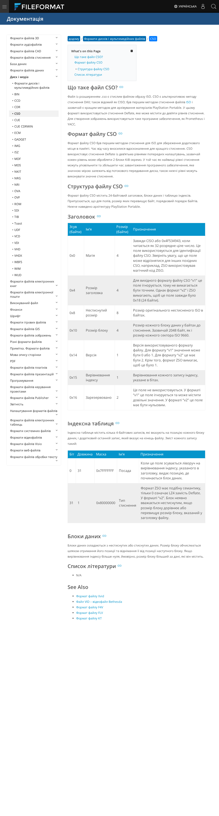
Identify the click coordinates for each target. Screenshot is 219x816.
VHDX (18, 256)
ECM (17, 133)
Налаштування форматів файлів (33, 411)
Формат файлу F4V (89, 607)
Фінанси (16, 309)
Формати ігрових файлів (28, 322)
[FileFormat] (41, 6)
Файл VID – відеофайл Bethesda (99, 602)
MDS (17, 165)
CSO (17, 114)
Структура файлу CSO (93, 69)
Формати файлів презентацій (32, 374)
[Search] (213, 6)
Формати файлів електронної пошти (31, 294)
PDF (12, 361)
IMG (17, 146)
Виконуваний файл (24, 303)
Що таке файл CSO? (88, 57)
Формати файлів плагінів (28, 367)
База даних (18, 64)
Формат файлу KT (89, 618)
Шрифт (15, 316)
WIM (17, 269)
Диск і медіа (19, 77)
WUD (17, 275)
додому (74, 39)
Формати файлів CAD (25, 51)
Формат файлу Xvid (90, 596)
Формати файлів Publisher (29, 398)
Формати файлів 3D (24, 38)
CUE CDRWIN (23, 126)
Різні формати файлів (26, 342)
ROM (17, 204)
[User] (203, 6)
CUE (17, 120)
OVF (17, 197)
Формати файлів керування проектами (30, 389)
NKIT (17, 172)
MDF (17, 159)
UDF (17, 230)
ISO (188, 102)
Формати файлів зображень (30, 335)
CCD (17, 101)
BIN (16, 94)
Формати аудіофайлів (26, 44)
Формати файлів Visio (26, 444)
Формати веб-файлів (25, 450)
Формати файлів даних (27, 70)
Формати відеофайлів (26, 437)
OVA (17, 191)
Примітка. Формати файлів (30, 348)
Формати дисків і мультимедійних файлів (31, 85)
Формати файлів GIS (25, 329)
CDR (17, 107)
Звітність (16, 404)
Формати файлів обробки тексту (33, 457)
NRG (17, 178)
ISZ (16, 152)
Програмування (21, 380)
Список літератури (88, 74)
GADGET (20, 139)
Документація (25, 18)
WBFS (18, 262)
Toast (18, 223)
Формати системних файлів (30, 431)
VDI (16, 243)
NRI (16, 185)
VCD (17, 236)
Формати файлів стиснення (30, 57)
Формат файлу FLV (89, 613)
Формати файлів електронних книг (32, 283)
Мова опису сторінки (25, 355)
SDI (16, 210)
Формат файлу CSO (88, 62)
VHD (17, 249)
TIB (16, 217)
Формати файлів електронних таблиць (32, 422)
